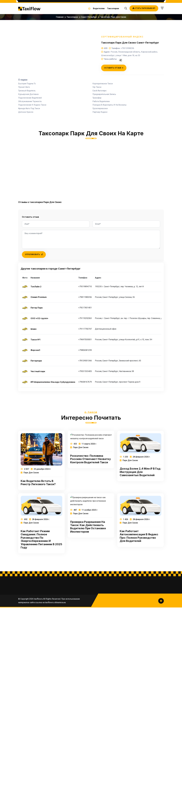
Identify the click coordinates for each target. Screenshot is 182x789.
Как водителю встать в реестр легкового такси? (38, 482)
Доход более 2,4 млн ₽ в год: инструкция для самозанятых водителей (140, 472)
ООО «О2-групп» (39, 318)
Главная (60, 17)
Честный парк (38, 371)
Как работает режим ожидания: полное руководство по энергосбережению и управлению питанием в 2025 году (41, 539)
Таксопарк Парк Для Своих (113, 17)
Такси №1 (35, 339)
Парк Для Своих (31, 472)
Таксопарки (113, 8)
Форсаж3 (35, 350)
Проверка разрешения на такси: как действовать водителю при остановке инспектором (88, 526)
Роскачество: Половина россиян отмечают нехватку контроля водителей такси (90, 459)
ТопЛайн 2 (36, 286)
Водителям (99, 8)
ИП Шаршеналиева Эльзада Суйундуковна (53, 382)
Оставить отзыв (112, 68)
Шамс (34, 329)
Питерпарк (36, 361)
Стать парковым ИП (145, 8)
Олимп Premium (39, 297)
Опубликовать (32, 254)
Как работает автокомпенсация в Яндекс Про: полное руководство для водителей (139, 536)
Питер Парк (37, 308)
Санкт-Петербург (89, 17)
